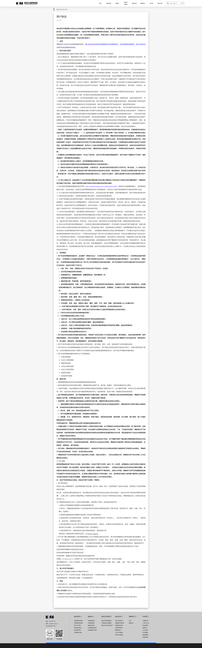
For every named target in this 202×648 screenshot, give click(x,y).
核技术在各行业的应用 (107, 625)
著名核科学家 (77, 630)
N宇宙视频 (145, 632)
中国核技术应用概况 (106, 623)
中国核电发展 (91, 623)
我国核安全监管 (119, 625)
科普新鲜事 (145, 637)
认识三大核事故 (119, 632)
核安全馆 (134, 3)
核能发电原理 (91, 625)
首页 (100, 3)
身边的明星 (145, 625)
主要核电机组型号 (92, 627)
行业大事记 (145, 630)
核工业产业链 (77, 625)
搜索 (182, 3)
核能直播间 (145, 635)
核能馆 (117, 3)
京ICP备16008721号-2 (51, 626)
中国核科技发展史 (78, 623)
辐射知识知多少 (78, 627)
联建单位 (142, 3)
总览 (130, 620)
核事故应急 (118, 630)
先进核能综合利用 (92, 630)
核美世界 (145, 627)
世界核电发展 (91, 620)
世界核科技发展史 (78, 620)
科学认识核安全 (119, 620)
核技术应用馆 (126, 3)
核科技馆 (108, 3)
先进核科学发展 (78, 632)
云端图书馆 (145, 620)
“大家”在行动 (146, 623)
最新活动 (131, 623)
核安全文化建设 (119, 635)
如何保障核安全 (119, 627)
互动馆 (151, 3)
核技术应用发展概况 (106, 620)
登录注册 (159, 3)
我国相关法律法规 (119, 623)
